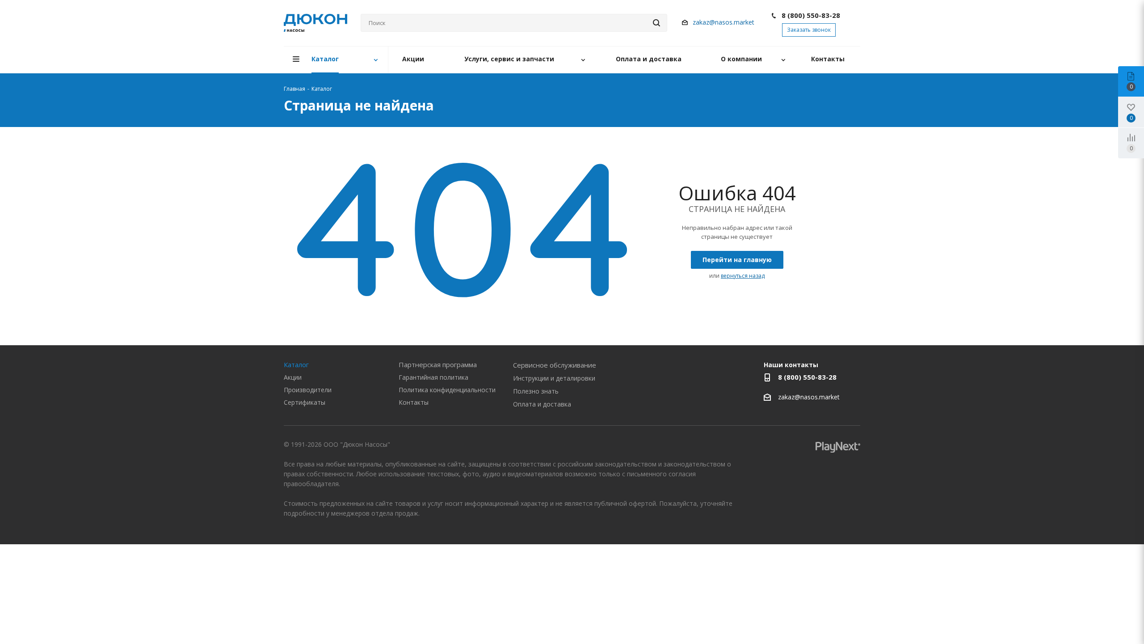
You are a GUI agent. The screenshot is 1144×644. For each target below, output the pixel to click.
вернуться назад (743, 276)
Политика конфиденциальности (447, 390)
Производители (308, 390)
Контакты (414, 402)
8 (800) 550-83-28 (811, 15)
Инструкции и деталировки (554, 378)
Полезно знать (536, 391)
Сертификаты (304, 402)
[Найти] (656, 23)
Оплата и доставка (542, 404)
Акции (293, 377)
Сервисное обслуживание (554, 364)
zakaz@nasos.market (724, 22)
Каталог (296, 364)
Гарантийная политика (433, 377)
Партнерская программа (438, 364)
